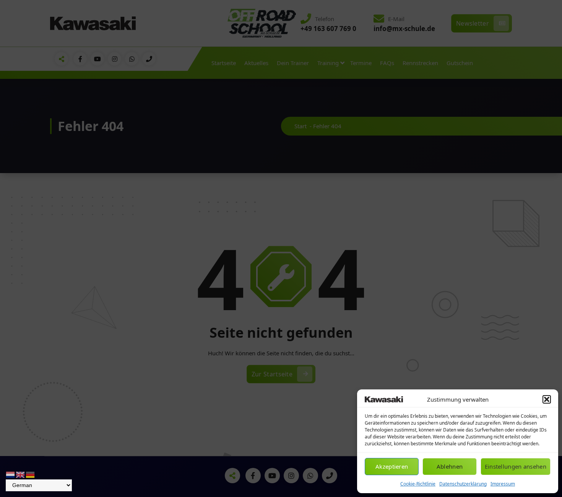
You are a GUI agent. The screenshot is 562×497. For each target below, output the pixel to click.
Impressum (503, 484)
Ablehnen (450, 466)
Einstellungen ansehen (515, 466)
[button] (547, 399)
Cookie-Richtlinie (417, 484)
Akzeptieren (391, 466)
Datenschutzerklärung (463, 484)
